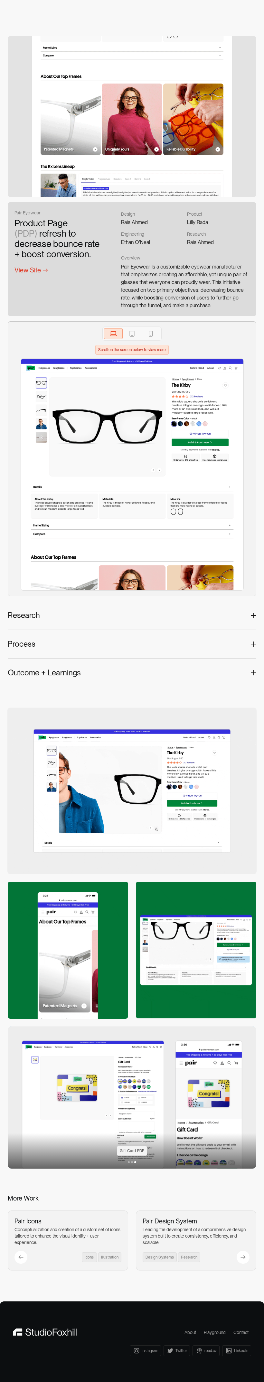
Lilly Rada (197, 222)
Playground (215, 1332)
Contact (241, 1332)
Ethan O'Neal (135, 242)
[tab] (113, 333)
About (190, 1332)
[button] (129, 1162)
